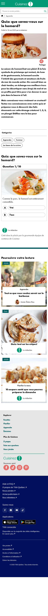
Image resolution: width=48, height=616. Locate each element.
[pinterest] (26, 467)
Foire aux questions (11, 445)
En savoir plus (7, 534)
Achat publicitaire (10, 494)
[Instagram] (10, 510)
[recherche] (45, 11)
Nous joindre (8, 449)
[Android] (28, 522)
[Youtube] (16, 510)
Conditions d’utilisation (11, 556)
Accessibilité (7, 549)
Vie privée (6, 545)
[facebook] (6, 467)
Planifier (6, 423)
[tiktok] (13, 467)
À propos (7, 441)
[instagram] (19, 467)
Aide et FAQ (7, 484)
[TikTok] (22, 510)
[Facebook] (4, 510)
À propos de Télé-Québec (13, 487)
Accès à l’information (10, 553)
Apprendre (7, 427)
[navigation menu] (3, 3)
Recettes (6, 420)
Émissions (7, 431)
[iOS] (10, 522)
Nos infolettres (8, 498)
